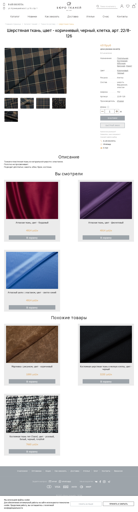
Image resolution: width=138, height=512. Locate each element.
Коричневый (122, 70)
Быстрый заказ (113, 125)
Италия (120, 101)
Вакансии (118, 471)
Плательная (122, 58)
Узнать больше (86, 504)
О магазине (22, 471)
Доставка (74, 471)
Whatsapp (107, 144)
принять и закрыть (118, 504)
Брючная (121, 66)
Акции (48, 471)
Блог (96, 471)
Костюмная (122, 60)
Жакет (129, 66)
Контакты (106, 471)
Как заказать (61, 471)
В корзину (112, 118)
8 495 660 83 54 (15, 4)
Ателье (86, 471)
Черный (120, 73)
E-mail (105, 148)
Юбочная (121, 63)
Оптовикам (37, 471)
